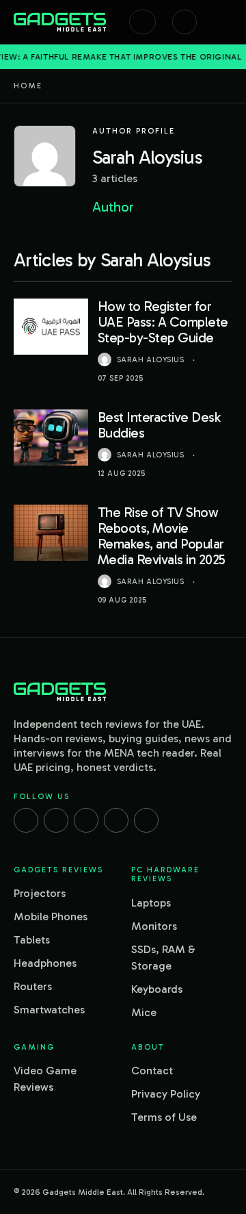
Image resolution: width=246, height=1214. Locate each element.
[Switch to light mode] (184, 22)
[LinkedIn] (116, 820)
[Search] (142, 22)
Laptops (151, 902)
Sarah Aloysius (150, 359)
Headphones (45, 963)
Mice (143, 1012)
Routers (33, 986)
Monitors (154, 926)
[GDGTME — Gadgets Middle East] (60, 21)
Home (28, 85)
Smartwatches (49, 1009)
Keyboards (156, 989)
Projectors (40, 893)
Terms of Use (164, 1117)
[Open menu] (225, 22)
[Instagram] (56, 820)
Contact (152, 1070)
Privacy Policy (165, 1093)
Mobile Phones (50, 916)
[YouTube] (146, 820)
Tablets (32, 939)
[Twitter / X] (86, 820)
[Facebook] (26, 820)
